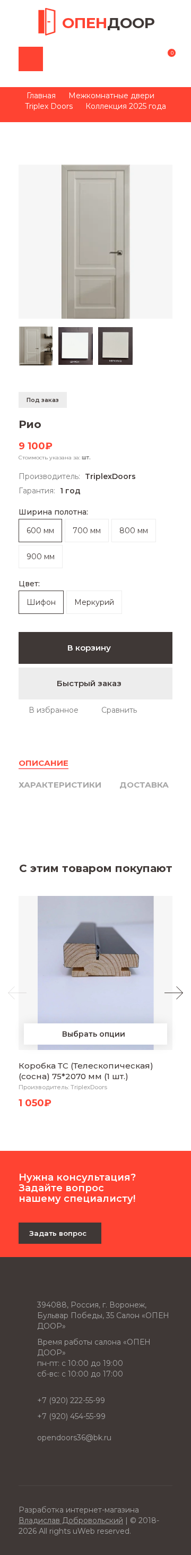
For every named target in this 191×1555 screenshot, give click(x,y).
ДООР (108, 23)
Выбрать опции (93, 1034)
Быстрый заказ (90, 683)
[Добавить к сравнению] (114, 710)
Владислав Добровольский (71, 1520)
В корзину (90, 648)
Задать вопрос (57, 1233)
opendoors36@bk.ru (74, 1437)
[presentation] (17, 993)
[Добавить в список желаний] (49, 710)
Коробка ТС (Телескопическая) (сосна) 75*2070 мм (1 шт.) (86, 1071)
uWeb (84, 1531)
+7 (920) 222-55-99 (71, 1400)
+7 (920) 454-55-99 (71, 1416)
